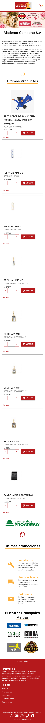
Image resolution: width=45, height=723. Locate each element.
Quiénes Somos (8, 699)
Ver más (6, 137)
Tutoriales (6, 695)
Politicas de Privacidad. (33, 712)
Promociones (7, 692)
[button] (3, 20)
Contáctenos (7, 702)
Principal (5, 688)
